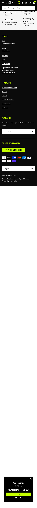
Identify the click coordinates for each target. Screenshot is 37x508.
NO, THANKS (18, 497)
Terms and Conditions (7, 179)
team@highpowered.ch (8, 43)
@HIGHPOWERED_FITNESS (15, 150)
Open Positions (6, 104)
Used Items (5, 108)
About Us (4, 92)
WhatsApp (5, 56)
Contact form (6, 64)
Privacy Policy (5, 181)
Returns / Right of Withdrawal (22, 179)
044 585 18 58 (6, 51)
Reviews (4, 96)
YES (18, 494)
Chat (3, 60)
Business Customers (8, 100)
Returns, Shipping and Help (9, 87)
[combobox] (18, 8)
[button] (22, 3)
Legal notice (14, 181)
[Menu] (3, 3)
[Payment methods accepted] (18, 159)
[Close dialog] (30, 478)
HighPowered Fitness (11, 175)
